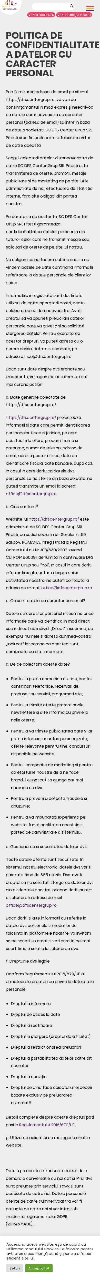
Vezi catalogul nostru (74, 15)
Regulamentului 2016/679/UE (47, 1125)
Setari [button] (14, 1268)
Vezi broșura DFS (41, 15)
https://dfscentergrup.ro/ (31, 417)
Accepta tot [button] (38, 1268)
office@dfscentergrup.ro (31, 494)
